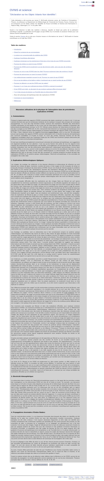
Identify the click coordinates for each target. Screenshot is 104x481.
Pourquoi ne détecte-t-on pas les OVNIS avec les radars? (31, 83)
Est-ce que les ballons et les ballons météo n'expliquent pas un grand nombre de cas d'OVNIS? (43, 80)
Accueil (90, 2)
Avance (77, 477)
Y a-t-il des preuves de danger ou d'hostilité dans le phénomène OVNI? (35, 92)
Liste (86, 477)
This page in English (85, 5)
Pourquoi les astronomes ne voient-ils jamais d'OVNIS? (30, 74)
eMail (60, 477)
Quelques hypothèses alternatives (24, 58)
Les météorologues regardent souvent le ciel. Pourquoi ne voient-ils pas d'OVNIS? (39, 77)
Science (83, 2)
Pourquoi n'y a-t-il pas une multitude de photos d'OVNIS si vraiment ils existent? (38, 86)
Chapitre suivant (56, 464)
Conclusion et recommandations (24, 98)
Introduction (17, 49)
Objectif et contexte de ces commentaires (27, 52)
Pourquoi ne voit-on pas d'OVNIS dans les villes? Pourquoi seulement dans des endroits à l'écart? (43, 71)
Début (28, 464)
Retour (71, 477)
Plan (82, 477)
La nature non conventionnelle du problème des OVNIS (30, 55)
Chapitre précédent (40, 464)
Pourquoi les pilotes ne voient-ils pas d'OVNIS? (28, 64)
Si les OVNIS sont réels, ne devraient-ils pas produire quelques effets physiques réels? (40, 89)
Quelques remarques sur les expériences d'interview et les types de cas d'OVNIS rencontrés (42, 61)
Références (17, 101)
